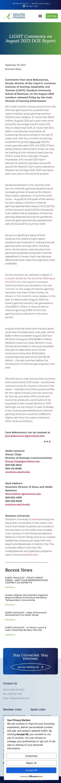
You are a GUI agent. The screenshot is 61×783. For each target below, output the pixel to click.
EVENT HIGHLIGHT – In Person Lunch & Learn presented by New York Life (25, 628)
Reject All (31, 762)
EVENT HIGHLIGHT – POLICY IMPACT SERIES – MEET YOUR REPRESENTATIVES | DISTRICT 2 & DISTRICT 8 (26, 580)
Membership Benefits (40, 715)
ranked (36, 519)
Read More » (10, 587)
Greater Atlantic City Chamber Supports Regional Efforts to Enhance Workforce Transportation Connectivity (26, 597)
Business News (13, 69)
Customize (31, 755)
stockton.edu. (30, 554)
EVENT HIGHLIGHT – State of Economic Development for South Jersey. (26, 613)
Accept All (31, 770)
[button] (40, 16)
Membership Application (14, 715)
